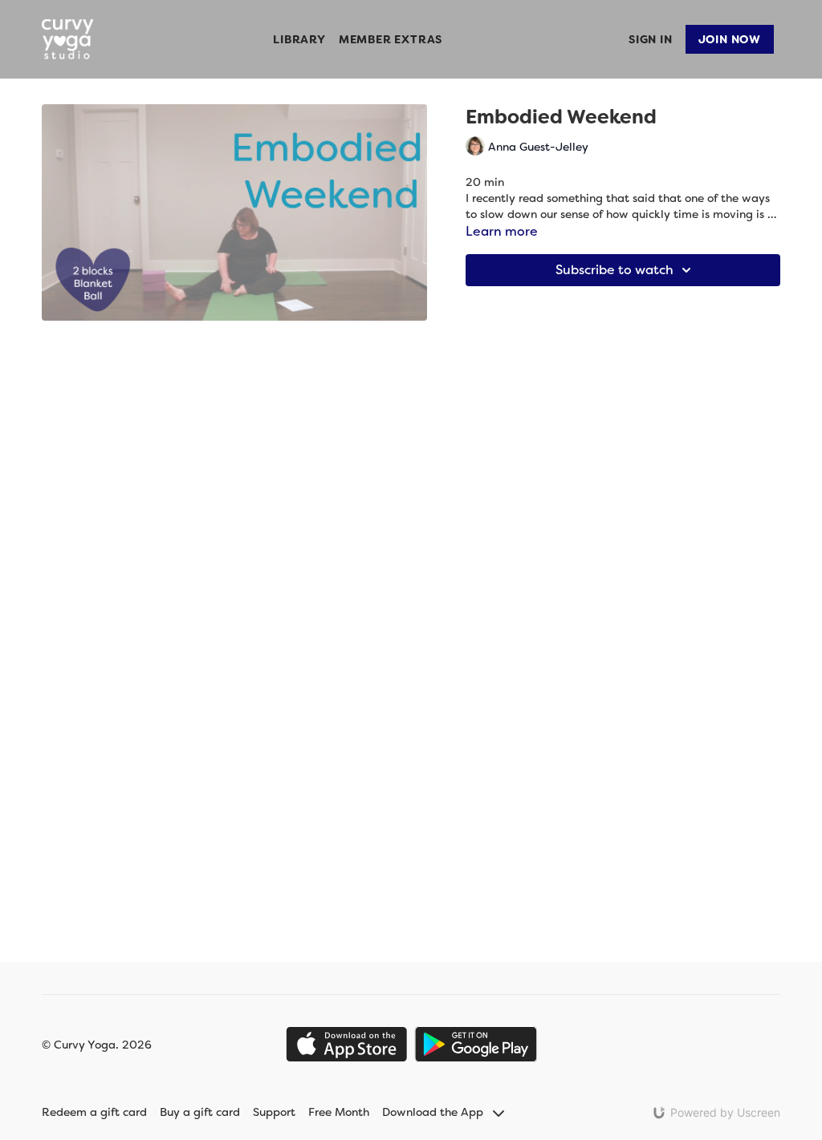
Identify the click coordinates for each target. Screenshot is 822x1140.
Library (299, 39)
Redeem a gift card (94, 1112)
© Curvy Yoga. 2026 (97, 1044)
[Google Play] (476, 1044)
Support (274, 1112)
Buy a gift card (200, 1112)
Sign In (651, 39)
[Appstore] (346, 1044)
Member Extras (390, 39)
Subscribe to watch (614, 269)
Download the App (434, 1112)
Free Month (338, 1112)
